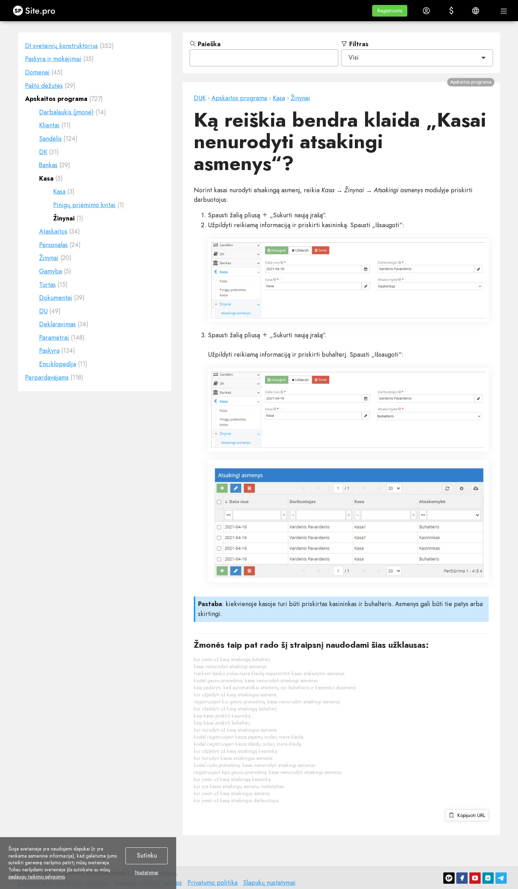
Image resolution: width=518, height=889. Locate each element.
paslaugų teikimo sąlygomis (36, 876)
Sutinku (147, 855)
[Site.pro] (449, 878)
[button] (389, 11)
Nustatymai (146, 872)
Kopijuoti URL (470, 815)
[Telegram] (501, 878)
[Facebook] (462, 878)
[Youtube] (475, 878)
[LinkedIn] (488, 878)
